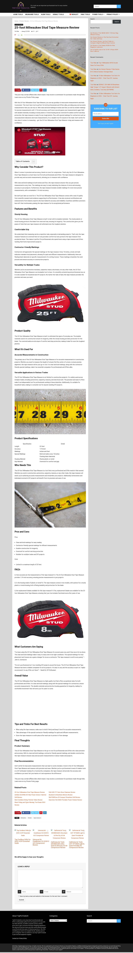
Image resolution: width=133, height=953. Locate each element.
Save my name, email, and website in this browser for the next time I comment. (43, 896)
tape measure (37, 818)
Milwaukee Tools (32, 14)
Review (30, 818)
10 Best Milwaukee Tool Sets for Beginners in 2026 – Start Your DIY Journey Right (105, 78)
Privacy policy (112, 14)
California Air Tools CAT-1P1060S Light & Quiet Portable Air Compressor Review (76, 844)
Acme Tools (18, 14)
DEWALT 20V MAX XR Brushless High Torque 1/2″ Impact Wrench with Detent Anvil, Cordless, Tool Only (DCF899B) (104, 87)
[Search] (119, 6)
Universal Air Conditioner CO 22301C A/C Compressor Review (41, 842)
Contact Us (15, 938)
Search (92, 19)
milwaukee (23, 818)
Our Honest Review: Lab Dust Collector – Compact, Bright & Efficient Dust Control (102, 42)
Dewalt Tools (58, 14)
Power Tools (97, 14)
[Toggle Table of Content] (32, 161)
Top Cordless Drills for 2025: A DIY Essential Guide (22, 841)
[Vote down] (18, 35)
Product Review (24, 21)
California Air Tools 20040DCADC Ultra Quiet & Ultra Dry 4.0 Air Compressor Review (59, 844)
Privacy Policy (23, 938)
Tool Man (17, 31)
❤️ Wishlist (73, 14)
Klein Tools (45, 14)
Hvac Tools (85, 14)
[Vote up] (21, 35)
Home (16, 21)
